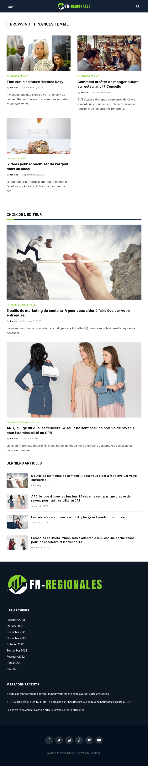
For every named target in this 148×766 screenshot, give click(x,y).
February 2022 (16, 656)
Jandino (14, 87)
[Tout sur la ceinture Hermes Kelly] (39, 53)
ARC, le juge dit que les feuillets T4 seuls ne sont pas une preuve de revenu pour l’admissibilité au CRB (70, 430)
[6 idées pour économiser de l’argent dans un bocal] (39, 136)
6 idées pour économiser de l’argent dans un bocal (37, 166)
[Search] (137, 6)
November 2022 (16, 638)
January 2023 (15, 626)
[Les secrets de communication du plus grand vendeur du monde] (17, 522)
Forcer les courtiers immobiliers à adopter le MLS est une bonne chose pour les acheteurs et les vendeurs (83, 540)
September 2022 (17, 650)
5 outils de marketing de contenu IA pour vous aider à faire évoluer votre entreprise (68, 313)
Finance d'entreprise (21, 305)
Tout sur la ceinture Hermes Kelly (35, 82)
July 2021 (12, 668)
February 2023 (16, 619)
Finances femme (17, 76)
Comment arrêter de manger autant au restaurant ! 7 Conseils (108, 84)
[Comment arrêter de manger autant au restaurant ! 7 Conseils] (109, 53)
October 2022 (15, 644)
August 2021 (14, 662)
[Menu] (10, 6)
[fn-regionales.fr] (74, 6)
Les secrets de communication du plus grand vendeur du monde (78, 517)
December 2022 (16, 632)
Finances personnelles (23, 422)
